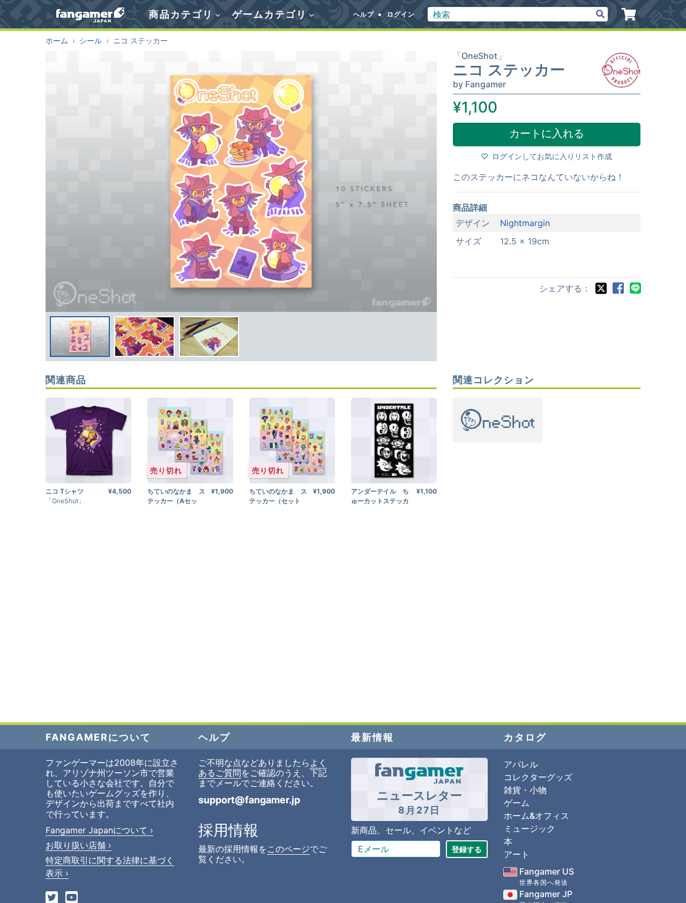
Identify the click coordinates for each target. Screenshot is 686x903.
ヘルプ (363, 14)
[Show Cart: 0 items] (628, 14)
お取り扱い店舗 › (78, 845)
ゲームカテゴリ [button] (271, 14)
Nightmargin (525, 223)
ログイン (401, 14)
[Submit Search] (600, 14)
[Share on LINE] (635, 288)
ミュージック (529, 828)
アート (517, 854)
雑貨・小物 (525, 790)
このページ (288, 849)
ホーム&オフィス (536, 815)
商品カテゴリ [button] (183, 14)
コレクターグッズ (538, 777)
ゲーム (517, 802)
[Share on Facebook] (618, 288)
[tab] (80, 336)
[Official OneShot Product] (621, 70)
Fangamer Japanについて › (99, 830)
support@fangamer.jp (249, 799)
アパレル (521, 764)
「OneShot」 (479, 55)
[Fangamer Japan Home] (90, 14)
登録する (467, 849)
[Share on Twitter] (600, 288)
